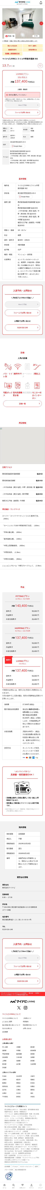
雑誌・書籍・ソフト (24, 1127)
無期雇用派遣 (18, 1142)
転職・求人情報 (34, 1114)
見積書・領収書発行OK (12, 53)
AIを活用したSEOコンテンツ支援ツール (16, 1160)
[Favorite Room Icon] (40, 65)
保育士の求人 (8, 1142)
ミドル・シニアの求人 (17, 1118)
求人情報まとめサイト (11, 1109)
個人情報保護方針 (20, 1170)
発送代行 (28, 1144)
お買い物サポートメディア (12, 1131)
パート (6, 1118)
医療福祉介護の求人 (31, 1118)
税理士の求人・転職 (10, 1138)
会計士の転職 (35, 1136)
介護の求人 (27, 1142)
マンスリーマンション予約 (30, 1157)
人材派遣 (25, 1131)
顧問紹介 (21, 1138)
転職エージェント (10, 1136)
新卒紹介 (34, 1133)
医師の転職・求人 (32, 1140)
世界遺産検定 (21, 1129)
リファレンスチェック (24, 1155)
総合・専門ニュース (23, 1120)
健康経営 (34, 1144)
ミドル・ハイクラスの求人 (19, 1116)
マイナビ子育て (33, 1147)
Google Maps (18, 146)
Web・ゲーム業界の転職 (11, 1133)
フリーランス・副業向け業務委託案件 (16, 1114)
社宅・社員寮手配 (10, 1155)
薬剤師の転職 (29, 1138)
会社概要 (7, 1166)
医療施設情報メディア (30, 1151)
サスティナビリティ (26, 1166)
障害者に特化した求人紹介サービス (15, 1147)
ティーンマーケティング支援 (13, 1125)
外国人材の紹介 (9, 1144)
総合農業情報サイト (32, 1129)
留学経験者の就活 (33, 1109)
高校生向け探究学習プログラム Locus (16, 1162)
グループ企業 (8, 1170)
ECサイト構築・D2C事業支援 (30, 1149)
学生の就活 (23, 1109)
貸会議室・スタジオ (10, 1153)
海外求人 (7, 1116)
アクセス (15, 1166)
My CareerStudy (9, 1151)
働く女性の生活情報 (10, 1127)
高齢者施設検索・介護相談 (12, 1157)
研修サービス (19, 1144)
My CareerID (18, 1151)
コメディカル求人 (19, 1140)
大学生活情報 (28, 1125)
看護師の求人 (8, 1140)
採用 (36, 1166)
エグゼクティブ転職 (23, 1136)
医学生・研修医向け (20, 1112)
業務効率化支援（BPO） (12, 1149)
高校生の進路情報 (10, 1120)
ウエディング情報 (10, 1129)
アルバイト (32, 1116)
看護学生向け (8, 1112)
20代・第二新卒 (25, 1133)
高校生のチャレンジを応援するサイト (16, 1122)
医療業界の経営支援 (24, 1153)
